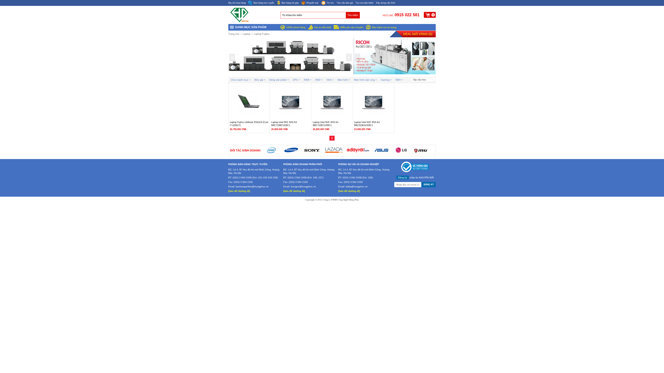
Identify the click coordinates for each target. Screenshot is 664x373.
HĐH (398, 79)
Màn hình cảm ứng (364, 79)
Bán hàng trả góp (290, 3)
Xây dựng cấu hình (385, 3)
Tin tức (330, 3)
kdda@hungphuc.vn (357, 186)
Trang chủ (233, 33)
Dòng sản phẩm (278, 79)
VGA (328, 79)
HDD (317, 79)
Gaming (385, 79)
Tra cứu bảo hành (364, 3)
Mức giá (258, 79)
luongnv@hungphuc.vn (303, 186)
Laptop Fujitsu (261, 33)
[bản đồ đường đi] (239, 191)
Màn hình (343, 79)
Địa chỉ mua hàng (237, 3)
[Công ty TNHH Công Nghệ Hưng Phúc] (239, 21)
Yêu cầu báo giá (345, 3)
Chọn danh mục (239, 79)
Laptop (246, 33)
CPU (295, 79)
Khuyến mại (312, 3)
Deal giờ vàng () (417, 34)
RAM (306, 79)
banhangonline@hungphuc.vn (252, 186)
